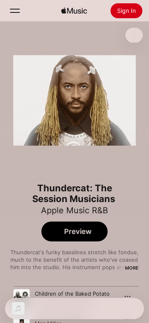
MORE (132, 268)
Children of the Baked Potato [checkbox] (72, 293)
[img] (74, 10)
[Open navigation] (15, 11)
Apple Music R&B (74, 210)
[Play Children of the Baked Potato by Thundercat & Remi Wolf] (21, 297)
